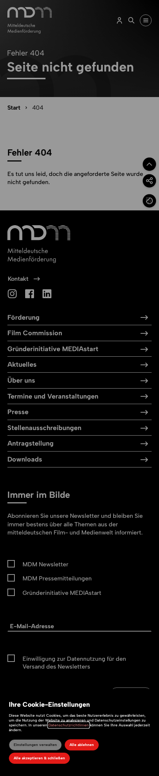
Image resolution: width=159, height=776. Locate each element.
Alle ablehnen (82, 744)
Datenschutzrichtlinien (68, 725)
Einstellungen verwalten (35, 744)
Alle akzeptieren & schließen (39, 758)
